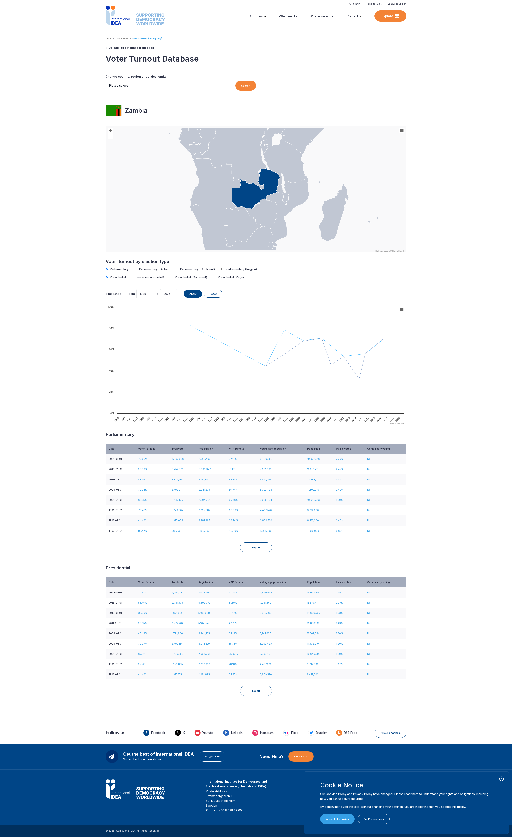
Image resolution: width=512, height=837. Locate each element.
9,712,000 (313, 510)
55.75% (233, 643)
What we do (288, 16)
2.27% (339, 602)
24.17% (233, 612)
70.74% (142, 489)
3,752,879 (178, 469)
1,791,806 (177, 633)
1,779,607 (177, 510)
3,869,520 (266, 520)
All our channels (391, 732)
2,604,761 (204, 499)
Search (245, 85)
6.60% (340, 530)
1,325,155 (177, 674)
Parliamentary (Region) (241, 269)
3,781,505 (177, 602)
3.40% (340, 520)
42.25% (233, 479)
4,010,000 (313, 530)
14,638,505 (313, 612)
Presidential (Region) (232, 277)
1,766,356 (177, 653)
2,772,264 (177, 479)
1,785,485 (177, 499)
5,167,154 (204, 479)
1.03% (339, 612)
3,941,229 (204, 643)
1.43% (339, 479)
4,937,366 (178, 458)
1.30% (339, 633)
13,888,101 (313, 479)
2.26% (339, 458)
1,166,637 (204, 530)
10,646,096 (314, 499)
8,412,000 (313, 520)
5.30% (339, 664)
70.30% (142, 458)
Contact (352, 16)
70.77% (142, 643)
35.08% (233, 653)
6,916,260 (265, 612)
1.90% (339, 499)
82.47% (142, 530)
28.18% (233, 664)
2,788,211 (177, 489)
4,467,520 (266, 510)
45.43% (142, 633)
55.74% (233, 489)
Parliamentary (119, 269)
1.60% (339, 653)
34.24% (233, 520)
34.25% (233, 674)
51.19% (233, 469)
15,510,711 (312, 469)
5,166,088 (204, 612)
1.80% (339, 643)
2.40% (339, 489)
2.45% (339, 469)
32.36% (142, 612)
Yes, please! (212, 756)
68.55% (142, 499)
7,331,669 (266, 469)
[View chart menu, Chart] (402, 130)
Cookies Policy (336, 794)
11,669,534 (313, 633)
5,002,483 (266, 489)
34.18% (233, 633)
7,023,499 (205, 458)
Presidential (118, 277)
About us (256, 16)
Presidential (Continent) (191, 277)
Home (108, 38)
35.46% (233, 499)
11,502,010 (313, 489)
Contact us (301, 756)
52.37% (233, 592)
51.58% (233, 602)
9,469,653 (266, 458)
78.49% (142, 510)
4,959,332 (178, 592)
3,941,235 (204, 489)
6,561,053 (265, 479)
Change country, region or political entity (136, 76)
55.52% (142, 664)
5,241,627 (265, 633)
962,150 (176, 530)
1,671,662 (177, 612)
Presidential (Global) (150, 277)
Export (256, 547)
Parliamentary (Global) (154, 269)
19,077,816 (313, 458)
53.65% (142, 479)
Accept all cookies (337, 819)
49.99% (233, 530)
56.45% (142, 602)
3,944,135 (204, 633)
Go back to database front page (131, 47)
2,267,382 (204, 510)
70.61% (142, 592)
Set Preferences (374, 819)
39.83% (233, 510)
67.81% (142, 653)
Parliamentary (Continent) (197, 269)
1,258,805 (177, 664)
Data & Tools (122, 38)
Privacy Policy (362, 794)
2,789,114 (177, 643)
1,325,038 (177, 520)
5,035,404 (266, 499)
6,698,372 (205, 469)
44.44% (142, 520)
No (369, 458)
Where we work (322, 16)
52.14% (233, 458)
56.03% (142, 469)
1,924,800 (266, 530)
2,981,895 (204, 520)
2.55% (339, 592)
